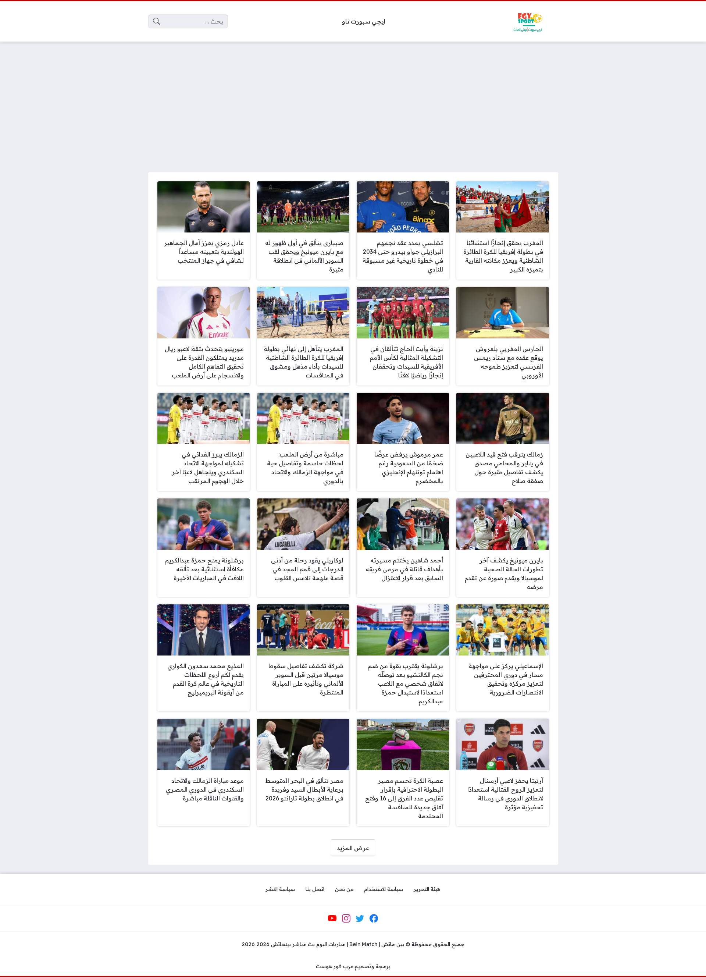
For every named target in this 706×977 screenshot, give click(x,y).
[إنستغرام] (346, 918)
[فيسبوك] (373, 918)
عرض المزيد (353, 848)
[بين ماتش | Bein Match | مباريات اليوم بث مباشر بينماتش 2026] (527, 21)
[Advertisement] (353, 102)
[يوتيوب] (332, 918)
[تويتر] (360, 918)
